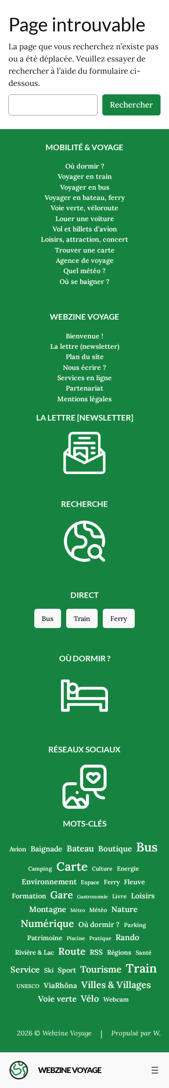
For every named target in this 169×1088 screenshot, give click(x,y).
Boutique (115, 848)
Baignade (46, 848)
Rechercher (131, 105)
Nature (124, 909)
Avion (17, 849)
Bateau (80, 848)
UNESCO (27, 986)
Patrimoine (44, 938)
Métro (77, 910)
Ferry (118, 618)
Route (71, 951)
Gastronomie (92, 896)
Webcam (116, 999)
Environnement (49, 881)
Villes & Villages (116, 984)
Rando (127, 937)
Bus (48, 618)
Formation (29, 895)
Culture (102, 868)
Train (82, 618)
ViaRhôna (60, 985)
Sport (67, 969)
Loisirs (143, 895)
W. (157, 1033)
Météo (98, 909)
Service (25, 969)
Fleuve (134, 881)
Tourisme (101, 969)
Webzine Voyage (69, 1070)
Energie (128, 869)
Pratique (100, 938)
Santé (144, 952)
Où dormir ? (99, 924)
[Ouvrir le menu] (155, 1070)
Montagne (47, 909)
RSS (96, 952)
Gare (61, 895)
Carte (72, 866)
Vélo (90, 998)
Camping (40, 868)
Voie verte (57, 999)
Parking (135, 924)
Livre (119, 896)
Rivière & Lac (34, 952)
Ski (49, 970)
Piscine (76, 938)
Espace (90, 882)
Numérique (47, 923)
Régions (119, 952)
